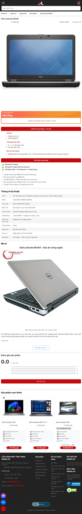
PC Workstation (40, 475)
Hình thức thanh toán (58, 474)
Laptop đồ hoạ (40, 463)
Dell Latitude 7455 (9, 422)
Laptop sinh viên (40, 466)
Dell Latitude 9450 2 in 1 (38, 422)
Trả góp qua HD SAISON (56, 482)
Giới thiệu (54, 463)
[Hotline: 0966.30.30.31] (3, 508)
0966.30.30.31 (41, 121)
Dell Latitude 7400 (63, 422)
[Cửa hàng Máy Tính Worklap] (41, 3)
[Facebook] (69, 464)
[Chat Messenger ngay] (3, 495)
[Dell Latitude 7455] (14, 408)
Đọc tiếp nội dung (40, 348)
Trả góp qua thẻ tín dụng (57, 487)
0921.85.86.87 (13, 138)
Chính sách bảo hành (58, 466)
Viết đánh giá (41, 381)
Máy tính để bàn (40, 472)
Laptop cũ (38, 460)
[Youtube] (73, 464)
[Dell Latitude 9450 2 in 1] (41, 408)
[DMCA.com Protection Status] (73, 490)
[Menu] (4, 3)
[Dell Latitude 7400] (68, 408)
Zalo (3, 502)
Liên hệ (53, 496)
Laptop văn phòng (41, 469)
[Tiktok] (78, 464)
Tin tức (37, 478)
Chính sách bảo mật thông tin (57, 492)
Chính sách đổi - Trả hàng (57, 470)
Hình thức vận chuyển (55, 477)
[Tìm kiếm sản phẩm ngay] (78, 8)
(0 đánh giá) (15, 22)
